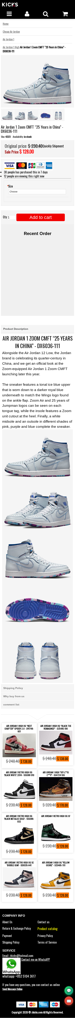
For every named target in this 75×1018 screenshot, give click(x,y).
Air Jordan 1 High (11, 47)
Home (6, 24)
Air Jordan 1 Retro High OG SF (55, 816)
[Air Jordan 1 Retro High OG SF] (55, 830)
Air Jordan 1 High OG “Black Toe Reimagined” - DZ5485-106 (55, 727)
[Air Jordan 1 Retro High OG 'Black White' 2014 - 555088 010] (19, 789)
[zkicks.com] (23, 4)
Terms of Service (47, 942)
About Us (7, 922)
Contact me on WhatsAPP (35, 959)
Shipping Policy (10, 942)
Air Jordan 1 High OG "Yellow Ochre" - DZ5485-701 (56, 864)
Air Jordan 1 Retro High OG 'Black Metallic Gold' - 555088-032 (19, 819)
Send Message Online (12, 989)
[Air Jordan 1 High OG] (55, 879)
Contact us (44, 922)
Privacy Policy (45, 936)
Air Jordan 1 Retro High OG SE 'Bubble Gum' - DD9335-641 (19, 864)
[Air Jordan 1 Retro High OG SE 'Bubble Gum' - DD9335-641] (19, 879)
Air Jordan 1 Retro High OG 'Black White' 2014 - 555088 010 (19, 773)
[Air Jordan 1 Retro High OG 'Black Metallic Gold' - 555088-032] (19, 836)
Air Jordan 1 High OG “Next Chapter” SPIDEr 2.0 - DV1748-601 (19, 728)
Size (10, 186)
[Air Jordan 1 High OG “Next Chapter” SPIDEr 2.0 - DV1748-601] (19, 745)
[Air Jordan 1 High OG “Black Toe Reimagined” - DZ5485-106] (55, 743)
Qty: (5, 217)
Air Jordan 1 (8, 39)
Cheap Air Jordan (11, 31)
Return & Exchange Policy (16, 928)
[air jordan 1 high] (55, 789)
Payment (7, 936)
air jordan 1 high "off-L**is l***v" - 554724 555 (56, 773)
